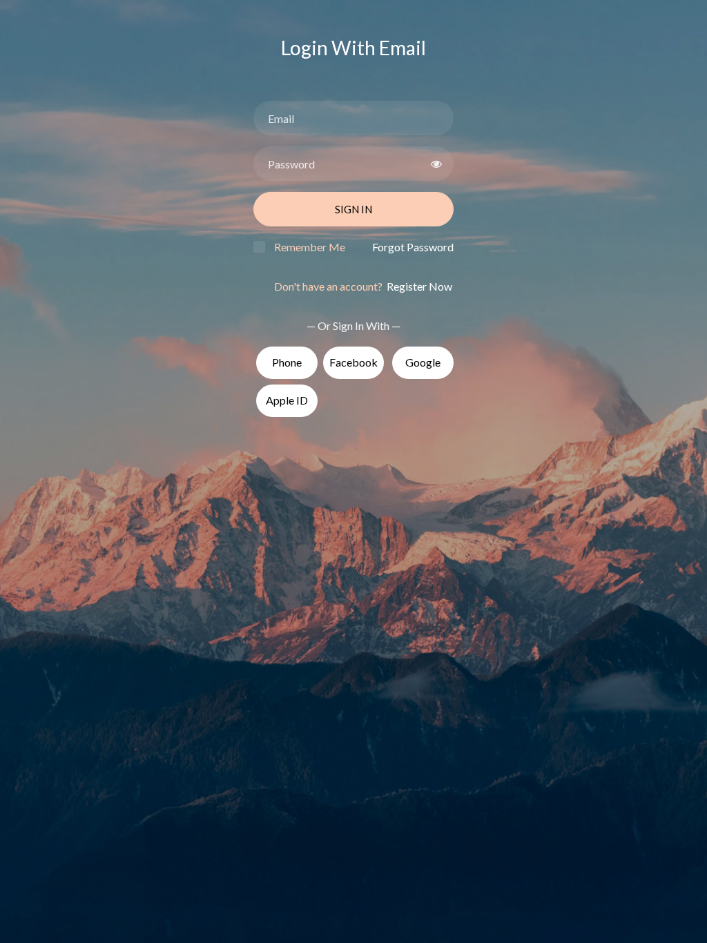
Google (422, 362)
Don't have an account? (363, 286)
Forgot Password (413, 246)
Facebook (353, 362)
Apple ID (287, 400)
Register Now (418, 286)
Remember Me (309, 246)
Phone (287, 362)
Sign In (353, 209)
